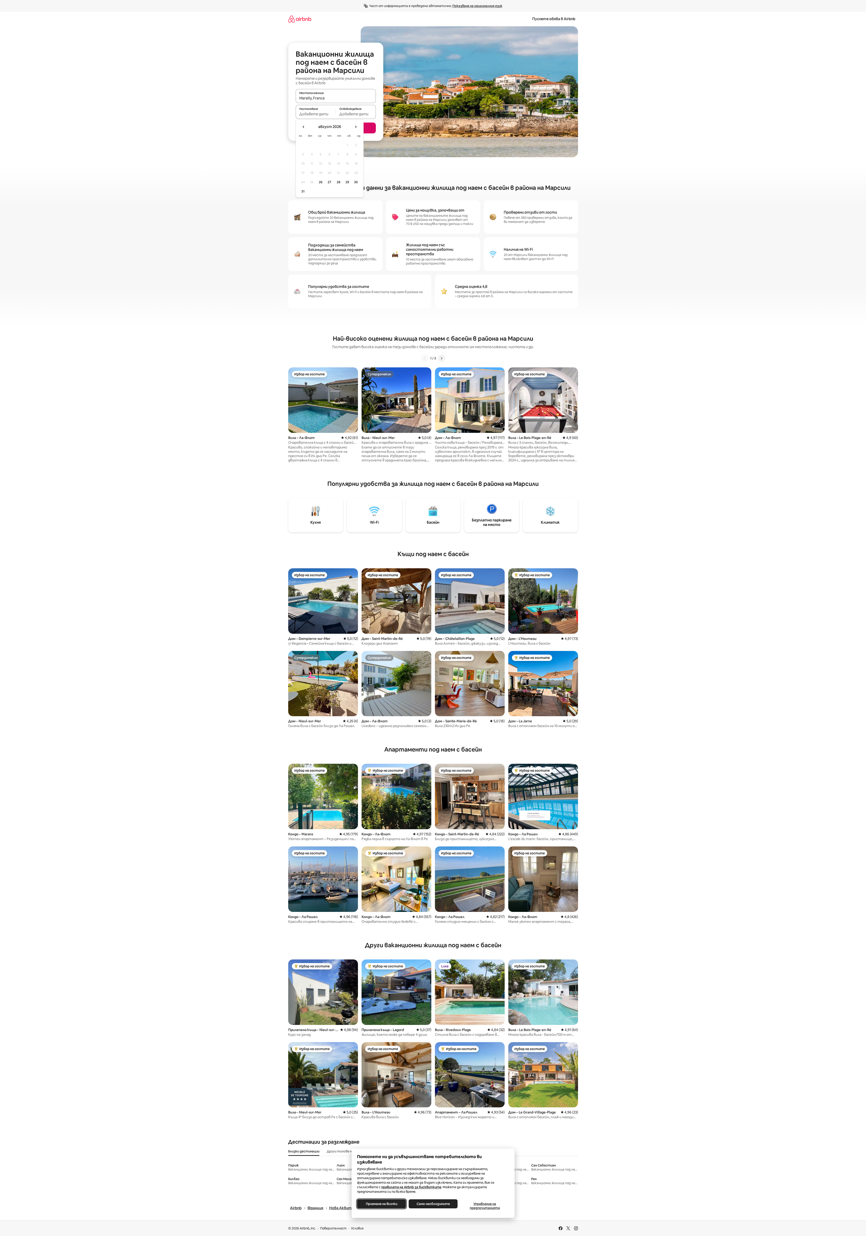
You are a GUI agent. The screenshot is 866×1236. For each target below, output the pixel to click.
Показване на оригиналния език (477, 6)
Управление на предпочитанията (485, 1206)
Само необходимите (433, 1204)
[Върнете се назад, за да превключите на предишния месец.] (303, 126)
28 (338, 182)
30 (356, 182)
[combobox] (335, 98)
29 (347, 182)
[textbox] (315, 114)
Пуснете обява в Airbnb (553, 19)
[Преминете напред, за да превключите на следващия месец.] (355, 126)
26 (320, 182)
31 (303, 191)
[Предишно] (424, 358)
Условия (357, 1228)
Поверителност (333, 1228)
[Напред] (441, 358)
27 (329, 182)
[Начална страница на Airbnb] (299, 19)
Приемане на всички (381, 1204)
